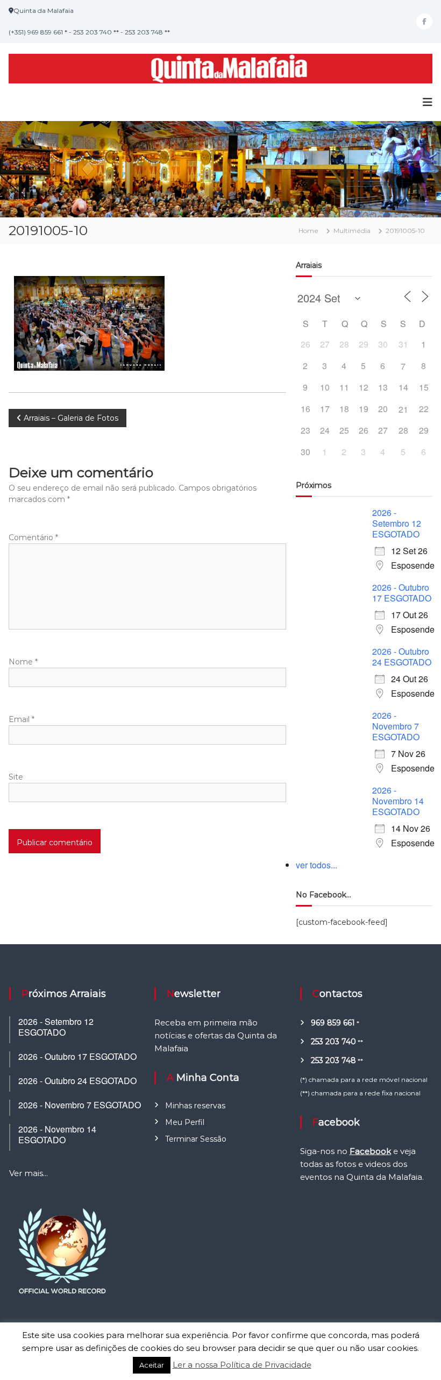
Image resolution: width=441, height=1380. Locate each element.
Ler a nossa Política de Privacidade (242, 1365)
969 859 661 (333, 1023)
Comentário (33, 537)
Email (21, 719)
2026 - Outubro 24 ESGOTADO (401, 656)
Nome (23, 662)
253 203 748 (333, 1060)
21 (403, 409)
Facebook (370, 1151)
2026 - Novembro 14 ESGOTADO (398, 801)
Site (16, 777)
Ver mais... (28, 1173)
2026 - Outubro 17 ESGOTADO (401, 592)
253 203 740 (333, 1041)
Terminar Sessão (195, 1139)
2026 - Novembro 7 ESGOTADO (395, 726)
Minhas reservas (195, 1105)
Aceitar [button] (151, 1365)
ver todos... (316, 865)
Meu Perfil (184, 1122)
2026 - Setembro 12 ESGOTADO (396, 523)
